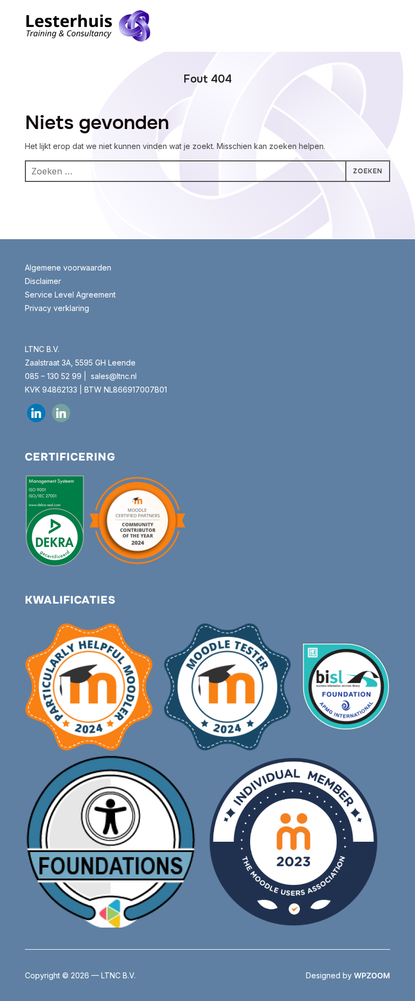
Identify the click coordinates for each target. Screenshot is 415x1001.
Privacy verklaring (57, 308)
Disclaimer (43, 281)
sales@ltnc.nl (114, 376)
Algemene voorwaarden (69, 267)
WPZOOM (372, 975)
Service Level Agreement (70, 294)
